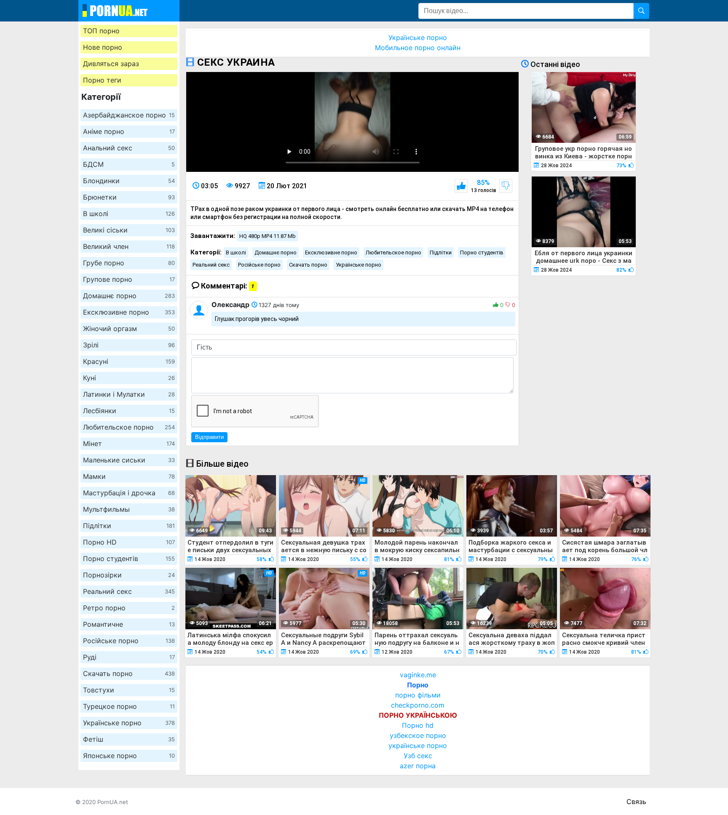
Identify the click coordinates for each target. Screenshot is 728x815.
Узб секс (418, 755)
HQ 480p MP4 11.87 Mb (267, 236)
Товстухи (129, 690)
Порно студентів (129, 558)
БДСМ (129, 164)
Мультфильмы (129, 509)
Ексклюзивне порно (129, 312)
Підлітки (129, 525)
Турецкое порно (129, 706)
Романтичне (129, 624)
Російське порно (129, 640)
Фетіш (129, 739)
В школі (129, 213)
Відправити (209, 437)
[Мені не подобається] (505, 186)
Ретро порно (129, 608)
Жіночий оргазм (129, 328)
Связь (636, 801)
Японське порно (129, 755)
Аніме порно (129, 131)
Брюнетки (129, 197)
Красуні (129, 361)
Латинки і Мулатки (129, 394)
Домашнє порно (129, 295)
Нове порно (102, 47)
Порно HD (129, 542)
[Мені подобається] (461, 186)
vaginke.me (418, 675)
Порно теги (102, 80)
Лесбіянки (129, 410)
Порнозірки (129, 575)
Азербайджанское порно (129, 115)
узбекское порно (418, 735)
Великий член (129, 246)
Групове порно (129, 279)
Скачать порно (129, 673)
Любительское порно (129, 427)
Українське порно (129, 723)
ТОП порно (101, 31)
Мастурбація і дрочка (129, 493)
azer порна (418, 766)
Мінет (129, 443)
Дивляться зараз (111, 63)
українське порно (417, 745)
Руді (129, 657)
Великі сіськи (129, 230)
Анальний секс (129, 148)
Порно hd (418, 725)
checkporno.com (417, 705)
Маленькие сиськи (129, 460)
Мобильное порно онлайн (417, 47)
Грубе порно (129, 263)
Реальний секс (129, 591)
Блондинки (129, 180)
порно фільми (418, 695)
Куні (129, 378)
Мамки (129, 476)
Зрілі (129, 345)
